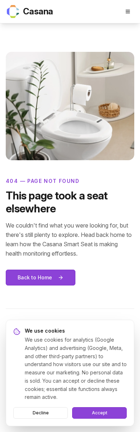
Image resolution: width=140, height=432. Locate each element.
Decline (41, 412)
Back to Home (35, 277)
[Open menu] (127, 11)
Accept (99, 412)
